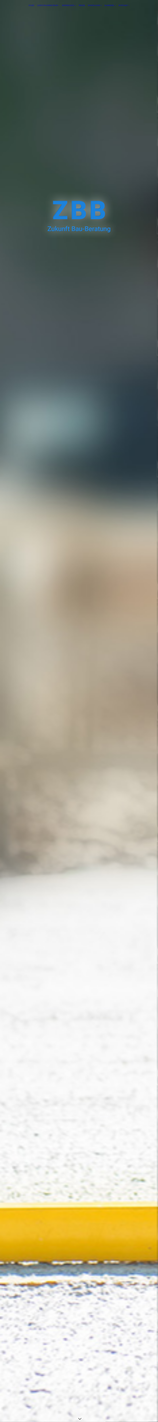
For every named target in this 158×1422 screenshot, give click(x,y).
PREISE (82, 5)
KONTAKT (123, 5)
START (31, 5)
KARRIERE (109, 5)
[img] (79, 711)
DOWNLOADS (94, 5)
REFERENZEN (68, 5)
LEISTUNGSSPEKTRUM (47, 5)
